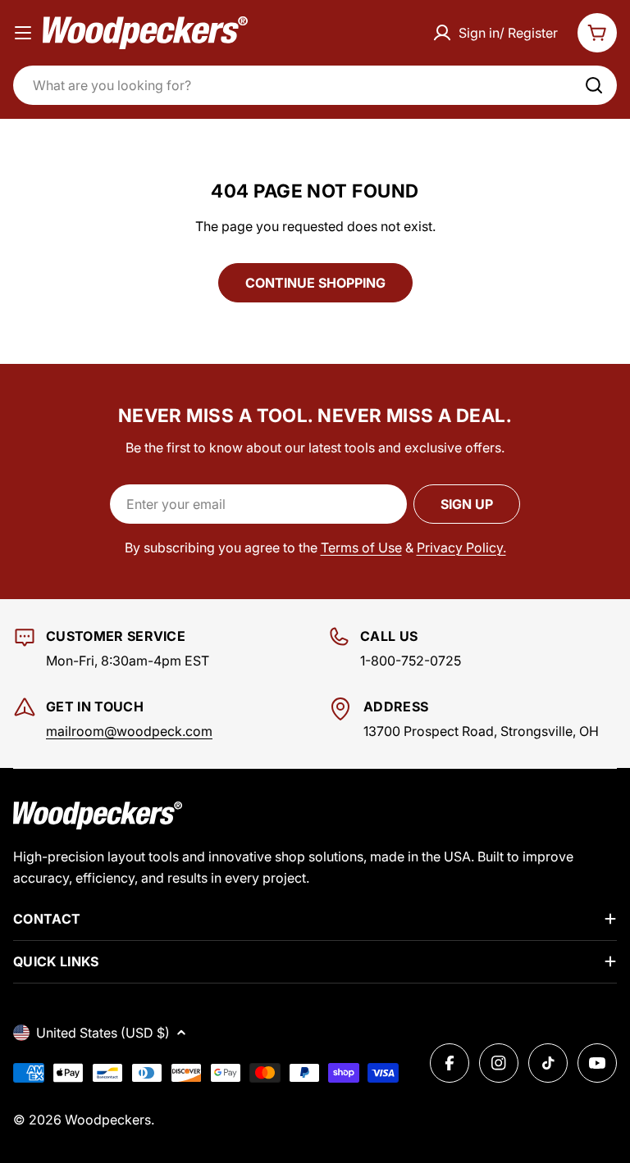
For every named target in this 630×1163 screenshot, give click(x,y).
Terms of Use (361, 547)
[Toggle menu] (23, 33)
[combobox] (315, 85)
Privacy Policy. (461, 547)
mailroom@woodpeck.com (129, 731)
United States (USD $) (103, 1032)
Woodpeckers (108, 1119)
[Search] (594, 85)
